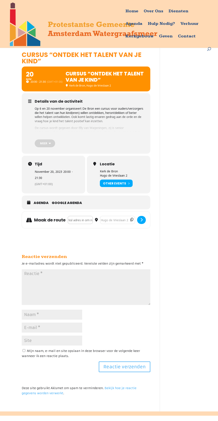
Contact (187, 37)
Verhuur (189, 24)
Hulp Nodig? (161, 24)
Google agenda (67, 203)
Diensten (178, 12)
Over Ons (153, 12)
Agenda (133, 24)
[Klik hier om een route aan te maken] (141, 220)
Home (131, 12)
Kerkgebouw (139, 37)
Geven (166, 37)
